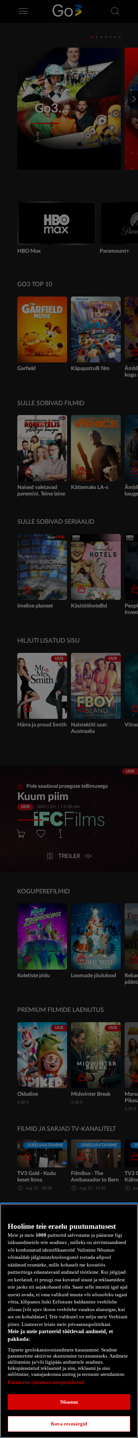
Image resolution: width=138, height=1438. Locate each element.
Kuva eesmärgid (69, 1424)
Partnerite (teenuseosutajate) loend (46, 1382)
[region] (69, 1321)
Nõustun (69, 1402)
